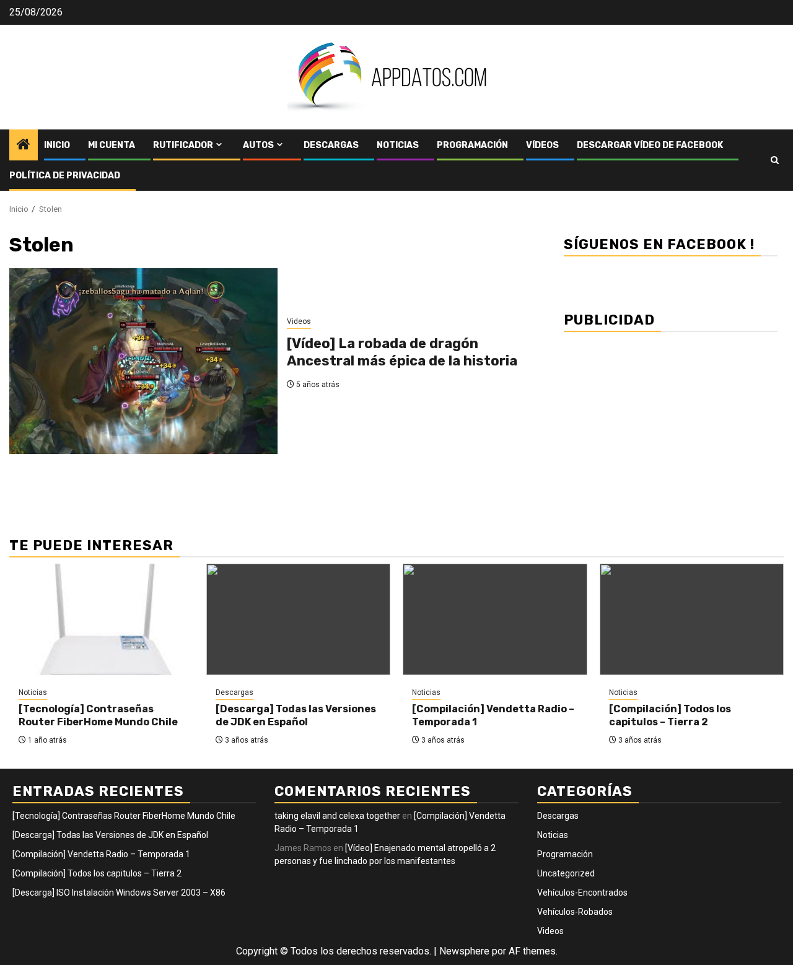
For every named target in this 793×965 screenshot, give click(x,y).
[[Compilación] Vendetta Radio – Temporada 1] (495, 619)
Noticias (398, 145)
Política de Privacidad (64, 175)
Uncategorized (566, 873)
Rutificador (183, 145)
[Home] (23, 145)
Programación (472, 145)
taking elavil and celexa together (337, 816)
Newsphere (464, 951)
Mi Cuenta (111, 145)
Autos (258, 145)
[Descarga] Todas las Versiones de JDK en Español (296, 715)
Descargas (331, 145)
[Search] (774, 160)
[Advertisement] (671, 427)
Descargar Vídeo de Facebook (650, 145)
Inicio (57, 145)
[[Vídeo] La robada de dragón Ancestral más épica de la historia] (143, 361)
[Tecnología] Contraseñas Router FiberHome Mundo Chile (98, 715)
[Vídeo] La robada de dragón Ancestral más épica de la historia (402, 352)
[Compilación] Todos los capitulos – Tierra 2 (670, 715)
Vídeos (542, 145)
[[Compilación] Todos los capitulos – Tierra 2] (692, 619)
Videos (299, 321)
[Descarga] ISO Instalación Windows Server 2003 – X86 (119, 892)
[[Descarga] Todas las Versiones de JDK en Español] (298, 619)
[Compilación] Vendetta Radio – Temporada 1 (101, 854)
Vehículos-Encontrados (582, 892)
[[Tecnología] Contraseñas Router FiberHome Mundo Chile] (101, 619)
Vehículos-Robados (575, 912)
